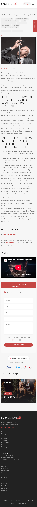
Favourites (4, 490)
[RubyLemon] (9, 3)
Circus (23, 20)
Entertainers (18, 31)
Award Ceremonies (22, 18)
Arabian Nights (7, 18)
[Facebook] (5, 427)
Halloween (6, 25)
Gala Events (22, 23)
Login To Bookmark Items (19, 358)
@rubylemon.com (10, 457)
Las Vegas (16, 25)
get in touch (10, 242)
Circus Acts (6, 31)
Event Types (4, 486)
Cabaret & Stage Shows (10, 20)
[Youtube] (9, 427)
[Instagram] (2, 427)
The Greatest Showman (10, 27)
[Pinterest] (13, 427)
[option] (18, 392)
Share (9, 367)
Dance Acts (6, 232)
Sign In (28, 4)
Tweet (19, 367)
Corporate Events (8, 23)
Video (13, 68)
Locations (4, 488)
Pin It (28, 367)
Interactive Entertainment (10, 234)
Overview (5, 68)
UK (4, 35)
